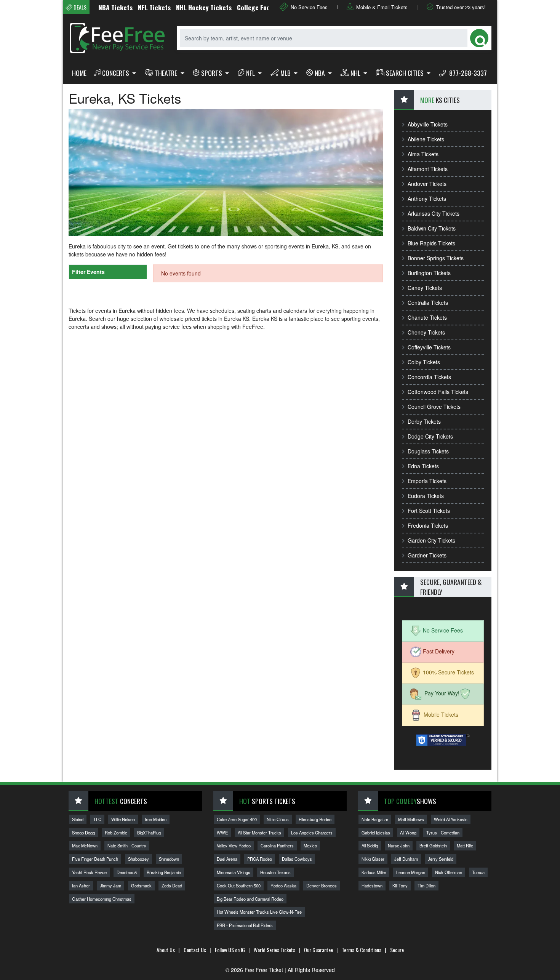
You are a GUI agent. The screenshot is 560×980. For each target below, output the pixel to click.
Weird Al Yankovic (450, 819)
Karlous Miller (374, 872)
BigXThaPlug (149, 832)
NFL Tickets (138, 7)
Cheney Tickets (426, 332)
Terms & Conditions (361, 950)
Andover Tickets (427, 183)
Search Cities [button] (405, 73)
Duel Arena (227, 859)
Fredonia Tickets (428, 525)
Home (79, 73)
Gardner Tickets (427, 555)
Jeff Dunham (406, 859)
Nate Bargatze (375, 819)
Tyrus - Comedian (442, 832)
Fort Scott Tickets (429, 510)
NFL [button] (251, 73)
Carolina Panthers (277, 845)
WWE (222, 832)
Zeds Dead (172, 885)
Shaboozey (138, 859)
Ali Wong (408, 832)
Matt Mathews (411, 819)
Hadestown (372, 885)
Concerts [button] (116, 73)
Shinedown (169, 859)
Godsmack (141, 885)
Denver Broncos (321, 885)
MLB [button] (286, 73)
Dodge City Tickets (430, 436)
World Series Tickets (274, 950)
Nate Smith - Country (126, 845)
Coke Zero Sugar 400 (237, 819)
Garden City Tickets (431, 540)
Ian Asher (81, 885)
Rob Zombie (116, 832)
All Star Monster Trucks (259, 832)
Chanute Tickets (427, 317)
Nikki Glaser (373, 859)
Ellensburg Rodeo (315, 819)
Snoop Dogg (83, 832)
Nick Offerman (448, 872)
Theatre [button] (167, 73)
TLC (97, 819)
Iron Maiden (155, 819)
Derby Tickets (424, 421)
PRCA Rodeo (259, 859)
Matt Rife (465, 845)
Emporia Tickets (427, 481)
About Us (166, 950)
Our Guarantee (318, 950)
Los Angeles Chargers (312, 832)
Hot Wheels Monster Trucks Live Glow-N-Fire (259, 912)
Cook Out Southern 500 (239, 885)
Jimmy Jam (110, 885)
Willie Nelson (123, 819)
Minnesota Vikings (233, 872)
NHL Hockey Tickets (188, 7)
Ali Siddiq (370, 845)
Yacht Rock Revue (89, 872)
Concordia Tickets (429, 377)
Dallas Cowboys (297, 859)
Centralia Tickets (428, 302)
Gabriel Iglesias (376, 832)
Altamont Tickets (428, 169)
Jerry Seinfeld (440, 859)
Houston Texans (275, 872)
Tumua (478, 872)
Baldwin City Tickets (432, 228)
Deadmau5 (127, 872)
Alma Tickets (423, 154)
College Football (244, 7)
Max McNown (85, 845)
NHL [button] (356, 73)
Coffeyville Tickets (429, 347)
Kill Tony (400, 885)
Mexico (310, 845)
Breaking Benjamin (164, 872)
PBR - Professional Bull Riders (245, 925)
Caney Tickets (425, 287)
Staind (77, 819)
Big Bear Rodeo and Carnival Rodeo (250, 899)
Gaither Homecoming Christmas (101, 899)
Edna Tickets (423, 466)
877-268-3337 (467, 73)
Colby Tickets (424, 362)
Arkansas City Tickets (433, 213)
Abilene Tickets (426, 139)
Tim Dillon (426, 885)
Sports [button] (212, 73)
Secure (397, 950)
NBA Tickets (99, 7)
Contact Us (195, 950)
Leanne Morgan (410, 872)
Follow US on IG (230, 950)
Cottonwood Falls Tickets (438, 392)
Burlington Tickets (429, 273)
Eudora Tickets (426, 496)
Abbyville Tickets (428, 124)
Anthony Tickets (427, 198)
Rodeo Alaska (283, 885)
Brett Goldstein (433, 845)
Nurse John (399, 845)
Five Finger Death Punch (95, 859)
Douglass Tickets (428, 451)
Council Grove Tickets (434, 406)
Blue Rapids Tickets (431, 243)
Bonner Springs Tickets (436, 258)
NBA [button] (320, 73)
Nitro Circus (278, 819)
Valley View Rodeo (234, 845)
